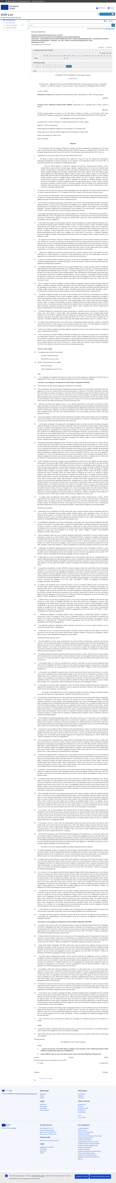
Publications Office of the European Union (26, 1093)
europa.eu (13, 1128)
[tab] (71, 50)
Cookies (42, 1153)
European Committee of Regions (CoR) (88, 1145)
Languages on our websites (47, 1147)
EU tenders (80, 1106)
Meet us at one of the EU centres (48, 1134)
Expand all (101, 47)
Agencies (80, 1159)
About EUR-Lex (81, 1094)
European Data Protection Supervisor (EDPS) (89, 1151)
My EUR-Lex (102, 8)
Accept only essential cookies (100, 1176)
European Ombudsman (84, 1149)
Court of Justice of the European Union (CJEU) (89, 1136)
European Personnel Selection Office (87, 1155)
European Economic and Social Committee (89, 1143)
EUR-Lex (7, 14)
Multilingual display (39, 62)
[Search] (113, 25)
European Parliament (83, 1128)
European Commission (83, 1134)
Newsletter (81, 1096)
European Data (81, 1104)
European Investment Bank (85, 1147)
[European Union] (6, 1125)
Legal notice (43, 1104)
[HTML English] (64, 58)
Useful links (81, 1098)
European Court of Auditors (85, 1139)
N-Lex (79, 1115)
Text (35, 71)
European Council (82, 1130)
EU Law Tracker (82, 1117)
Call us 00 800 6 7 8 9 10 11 (47, 1128)
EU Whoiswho (81, 1110)
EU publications (82, 1112)
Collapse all (109, 47)
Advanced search (110, 28)
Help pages (43, 1094)
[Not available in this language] (44, 58)
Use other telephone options (47, 1130)
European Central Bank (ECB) (85, 1138)
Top (35, 1080)
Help (106, 21)
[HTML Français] (67, 58)
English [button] (112, 8)
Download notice (10, 20)
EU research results (83, 1108)
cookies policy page (37, 1176)
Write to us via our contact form (48, 1132)
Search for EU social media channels (49, 1140)
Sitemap (42, 1098)
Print (111, 21)
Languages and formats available (43, 50)
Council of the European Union (85, 1132)
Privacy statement (44, 1110)
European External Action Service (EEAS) (88, 1141)
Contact (42, 1096)
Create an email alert (11, 25)
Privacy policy (43, 1149)
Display (69, 66)
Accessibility (43, 1108)
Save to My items (10, 22)
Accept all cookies (82, 1176)
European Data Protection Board (86, 1153)
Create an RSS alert (11, 28)
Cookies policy (43, 1106)
